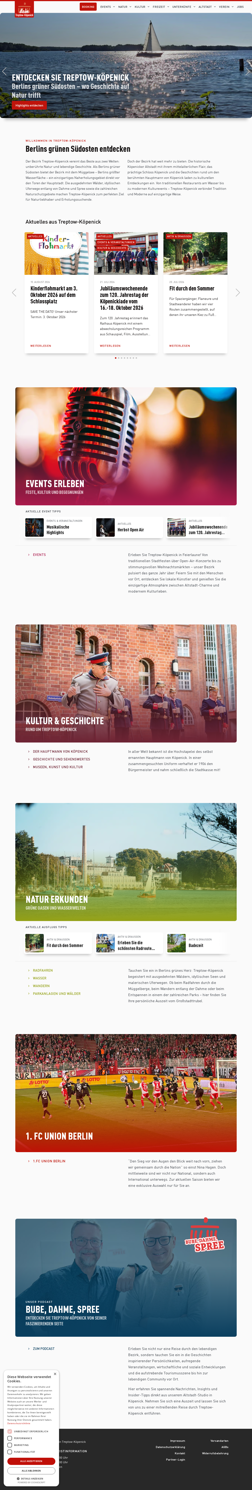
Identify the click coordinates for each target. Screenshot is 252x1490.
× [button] (54, 1374)
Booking (88, 6)
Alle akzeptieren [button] (31, 1461)
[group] (58, 527)
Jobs (240, 6)
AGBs (225, 1447)
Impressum (177, 1440)
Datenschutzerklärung (170, 1447)
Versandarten (220, 1440)
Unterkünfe (181, 6)
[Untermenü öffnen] (114, 7)
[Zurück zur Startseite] (24, 6)
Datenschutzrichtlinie (18, 1423)
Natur (122, 6)
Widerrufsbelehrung (215, 1453)
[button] (4, 71)
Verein (224, 6)
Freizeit (159, 6)
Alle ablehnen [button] (31, 1470)
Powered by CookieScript (31, 1482)
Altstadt (205, 6)
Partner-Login (175, 1459)
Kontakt (180, 1453)
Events (105, 6)
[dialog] (31, 1428)
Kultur (140, 6)
